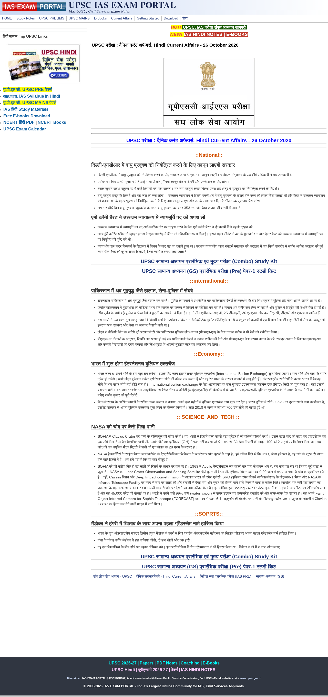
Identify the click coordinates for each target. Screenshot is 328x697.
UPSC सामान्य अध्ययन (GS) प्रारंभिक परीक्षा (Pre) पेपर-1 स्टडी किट (209, 271)
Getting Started (148, 18)
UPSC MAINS (79, 18)
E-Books (100, 18)
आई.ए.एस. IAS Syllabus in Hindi (31, 96)
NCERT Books (52, 122)
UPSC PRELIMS (51, 18)
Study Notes (25, 18)
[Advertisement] (209, 621)
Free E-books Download (26, 116)
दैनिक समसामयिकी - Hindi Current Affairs (166, 576)
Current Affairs (121, 18)
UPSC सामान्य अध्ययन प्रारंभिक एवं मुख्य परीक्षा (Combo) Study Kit (209, 261)
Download (171, 18)
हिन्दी (185, 18)
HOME (7, 18)
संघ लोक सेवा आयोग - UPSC (112, 576)
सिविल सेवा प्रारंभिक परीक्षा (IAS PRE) (225, 576)
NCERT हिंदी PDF (19, 122)
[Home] (34, 9)
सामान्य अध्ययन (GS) (270, 576)
